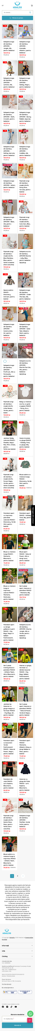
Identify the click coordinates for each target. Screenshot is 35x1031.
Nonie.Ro (12, 937)
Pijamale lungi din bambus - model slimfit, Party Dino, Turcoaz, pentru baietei (24, 186)
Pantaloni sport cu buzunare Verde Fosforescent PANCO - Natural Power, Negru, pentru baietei (9, 747)
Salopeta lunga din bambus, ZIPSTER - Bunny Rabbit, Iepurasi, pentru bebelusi (25, 116)
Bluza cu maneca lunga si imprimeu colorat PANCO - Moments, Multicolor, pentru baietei (9, 592)
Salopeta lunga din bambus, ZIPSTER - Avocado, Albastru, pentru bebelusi (25, 47)
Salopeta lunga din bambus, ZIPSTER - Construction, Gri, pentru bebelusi (9, 329)
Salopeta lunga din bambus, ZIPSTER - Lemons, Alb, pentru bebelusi (9, 82)
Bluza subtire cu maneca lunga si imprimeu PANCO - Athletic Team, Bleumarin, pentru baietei (9, 859)
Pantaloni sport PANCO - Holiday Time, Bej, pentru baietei (25, 516)
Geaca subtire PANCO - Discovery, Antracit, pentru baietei (9, 294)
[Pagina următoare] (23, 876)
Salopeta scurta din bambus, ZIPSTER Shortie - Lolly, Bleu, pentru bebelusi (25, 256)
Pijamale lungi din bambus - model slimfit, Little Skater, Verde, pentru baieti (8, 407)
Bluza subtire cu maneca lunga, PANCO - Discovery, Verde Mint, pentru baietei (25, 480)
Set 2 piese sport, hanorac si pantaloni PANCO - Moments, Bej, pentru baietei (25, 590)
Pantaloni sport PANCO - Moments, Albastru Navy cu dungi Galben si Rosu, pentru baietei (25, 747)
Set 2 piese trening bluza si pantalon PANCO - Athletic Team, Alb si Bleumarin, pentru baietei (9, 671)
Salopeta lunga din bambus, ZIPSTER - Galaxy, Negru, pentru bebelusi (24, 82)
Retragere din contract (33, 515)
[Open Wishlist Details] (29, 1020)
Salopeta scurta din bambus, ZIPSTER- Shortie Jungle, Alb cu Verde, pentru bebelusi (25, 630)
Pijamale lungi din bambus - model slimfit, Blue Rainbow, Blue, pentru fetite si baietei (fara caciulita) (9, 258)
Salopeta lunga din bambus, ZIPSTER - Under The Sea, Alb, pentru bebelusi (25, 294)
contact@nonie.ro (8, 987)
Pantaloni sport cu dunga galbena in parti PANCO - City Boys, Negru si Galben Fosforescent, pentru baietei (9, 632)
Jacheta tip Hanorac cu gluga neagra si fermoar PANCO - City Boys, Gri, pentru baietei (9, 709)
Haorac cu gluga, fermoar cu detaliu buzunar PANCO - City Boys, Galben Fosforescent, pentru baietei (25, 672)
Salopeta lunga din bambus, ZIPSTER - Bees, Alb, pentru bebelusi (9, 221)
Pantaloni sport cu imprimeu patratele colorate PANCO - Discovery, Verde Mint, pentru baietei (10, 519)
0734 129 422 (6, 984)
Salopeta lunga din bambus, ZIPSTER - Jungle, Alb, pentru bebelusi (9, 46)
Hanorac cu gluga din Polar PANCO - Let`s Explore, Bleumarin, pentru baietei (24, 784)
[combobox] (17, 12)
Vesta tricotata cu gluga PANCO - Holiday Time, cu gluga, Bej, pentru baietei (25, 442)
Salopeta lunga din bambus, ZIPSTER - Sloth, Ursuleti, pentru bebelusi (9, 116)
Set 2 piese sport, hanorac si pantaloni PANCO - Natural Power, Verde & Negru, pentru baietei (25, 709)
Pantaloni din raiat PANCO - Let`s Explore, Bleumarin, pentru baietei (9, 783)
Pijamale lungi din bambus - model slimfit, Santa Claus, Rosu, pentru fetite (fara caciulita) (8, 822)
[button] (3, 5)
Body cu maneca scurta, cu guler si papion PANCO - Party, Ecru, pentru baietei (25, 406)
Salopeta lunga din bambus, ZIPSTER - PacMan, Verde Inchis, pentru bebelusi (24, 821)
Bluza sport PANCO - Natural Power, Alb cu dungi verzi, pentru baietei (25, 556)
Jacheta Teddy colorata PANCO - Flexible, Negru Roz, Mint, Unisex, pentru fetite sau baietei (10, 443)
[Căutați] (30, 12)
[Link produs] (9, 363)
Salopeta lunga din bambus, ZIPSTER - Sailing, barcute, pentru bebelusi (9, 151)
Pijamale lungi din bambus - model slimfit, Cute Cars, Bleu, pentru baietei (24, 221)
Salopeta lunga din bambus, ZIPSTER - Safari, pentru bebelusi (9, 184)
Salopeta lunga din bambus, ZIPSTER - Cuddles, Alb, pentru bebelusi (24, 151)
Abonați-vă (17, 1025)
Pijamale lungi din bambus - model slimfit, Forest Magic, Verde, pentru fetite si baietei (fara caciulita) (9, 481)
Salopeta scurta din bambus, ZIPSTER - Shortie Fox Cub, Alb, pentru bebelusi (25, 366)
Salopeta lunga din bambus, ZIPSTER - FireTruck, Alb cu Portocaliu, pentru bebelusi (9, 370)
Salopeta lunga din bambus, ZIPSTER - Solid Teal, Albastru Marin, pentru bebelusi (24, 329)
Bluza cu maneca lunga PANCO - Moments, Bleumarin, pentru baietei (9, 556)
